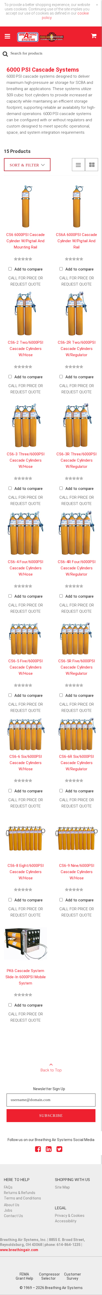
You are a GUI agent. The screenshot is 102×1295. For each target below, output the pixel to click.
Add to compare (28, 269)
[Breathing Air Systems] (40, 38)
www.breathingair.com (19, 1250)
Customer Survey (72, 1276)
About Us (11, 1205)
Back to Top (51, 1070)
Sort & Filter (24, 165)
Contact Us (13, 1216)
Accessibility (65, 1221)
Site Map (62, 1187)
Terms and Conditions (22, 1198)
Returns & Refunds (19, 1193)
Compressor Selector (49, 1276)
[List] (78, 164)
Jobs (8, 1210)
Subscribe (51, 1116)
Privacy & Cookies (69, 1215)
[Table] (91, 164)
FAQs (8, 1187)
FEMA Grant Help (24, 1276)
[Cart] (93, 36)
